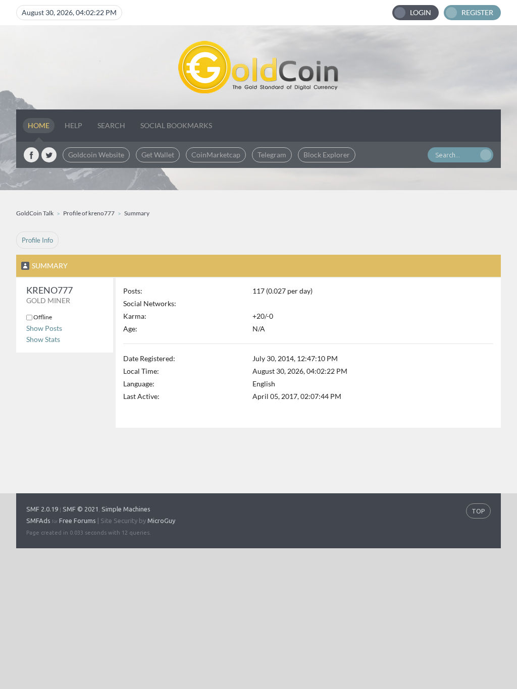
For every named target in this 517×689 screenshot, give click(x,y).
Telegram (271, 154)
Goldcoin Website (96, 154)
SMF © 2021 (80, 508)
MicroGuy (161, 520)
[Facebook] (31, 154)
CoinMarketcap (215, 154)
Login (420, 12)
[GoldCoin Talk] (258, 67)
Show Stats (43, 339)
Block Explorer (326, 154)
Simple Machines (125, 508)
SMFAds (38, 520)
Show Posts (44, 328)
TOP (478, 510)
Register (477, 12)
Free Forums (77, 520)
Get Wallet (157, 154)
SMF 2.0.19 (42, 508)
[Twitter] (49, 154)
